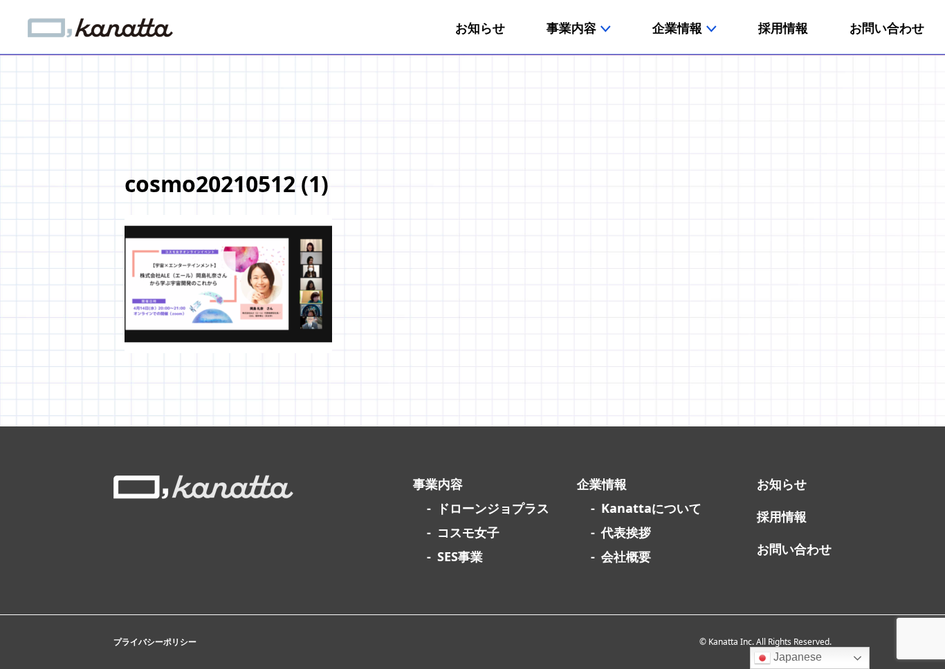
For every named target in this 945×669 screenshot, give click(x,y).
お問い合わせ (794, 548)
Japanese (796, 657)
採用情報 (782, 516)
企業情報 (602, 483)
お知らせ (782, 483)
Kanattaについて (651, 508)
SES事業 (460, 556)
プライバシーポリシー (154, 642)
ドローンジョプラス (493, 508)
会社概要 (626, 556)
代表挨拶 (626, 532)
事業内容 (438, 483)
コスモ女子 (468, 532)
